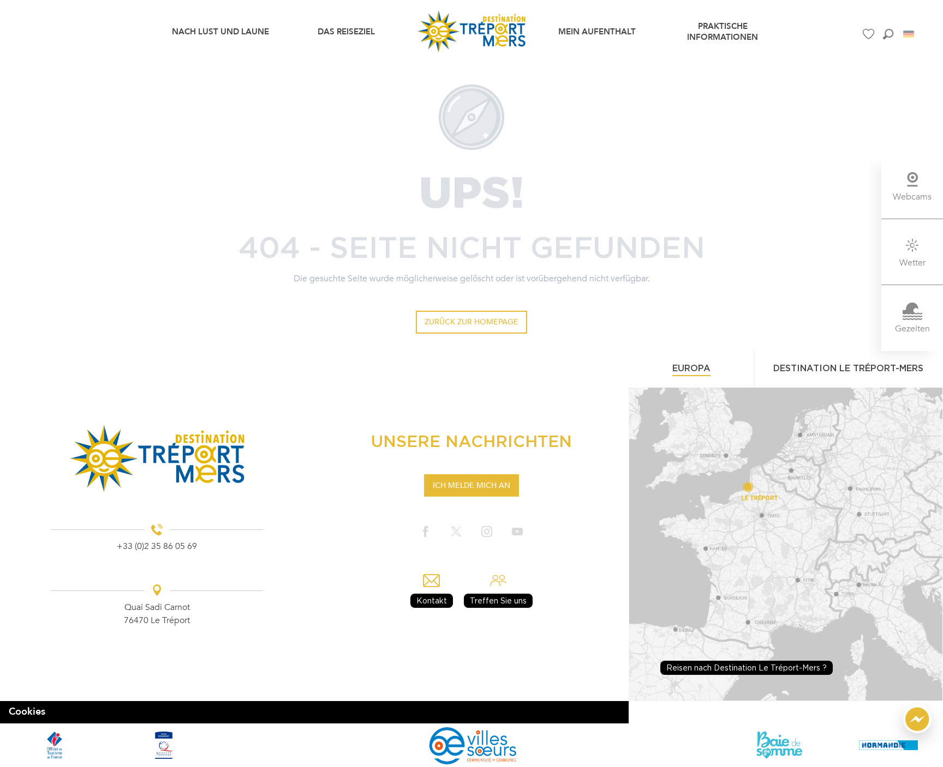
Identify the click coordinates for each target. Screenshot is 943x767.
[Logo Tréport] (157, 458)
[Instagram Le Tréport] (487, 531)
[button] (888, 34)
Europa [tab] (691, 368)
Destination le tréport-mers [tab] (848, 368)
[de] (909, 34)
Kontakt (431, 600)
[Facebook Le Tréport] (425, 531)
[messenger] (917, 730)
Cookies (27, 711)
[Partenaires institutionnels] (54, 744)
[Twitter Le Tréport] (456, 531)
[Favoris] (870, 34)
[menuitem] (220, 31)
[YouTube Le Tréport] (517, 531)
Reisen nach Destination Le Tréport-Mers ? (746, 667)
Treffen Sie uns (498, 600)
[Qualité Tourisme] (164, 744)
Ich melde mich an (471, 485)
